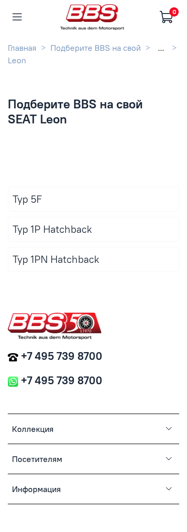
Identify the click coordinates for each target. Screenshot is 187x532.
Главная (22, 48)
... (161, 47)
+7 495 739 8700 (61, 356)
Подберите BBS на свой (95, 48)
